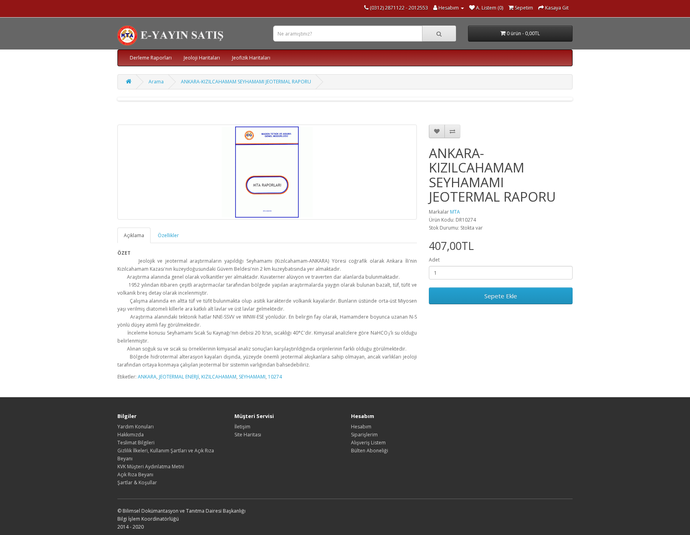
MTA (455, 211)
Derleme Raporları (151, 57)
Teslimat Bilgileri (136, 442)
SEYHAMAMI (252, 376)
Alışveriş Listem (368, 442)
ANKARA (147, 376)
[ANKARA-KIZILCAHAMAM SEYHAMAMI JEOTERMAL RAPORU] (267, 172)
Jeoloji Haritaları (202, 57)
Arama (156, 81)
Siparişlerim (364, 434)
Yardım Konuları (135, 426)
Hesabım (361, 426)
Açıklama (134, 235)
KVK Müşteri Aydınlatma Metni (150, 466)
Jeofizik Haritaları (251, 57)
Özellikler (168, 235)
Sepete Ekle (500, 296)
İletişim (242, 426)
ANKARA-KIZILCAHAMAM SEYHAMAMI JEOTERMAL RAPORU (246, 81)
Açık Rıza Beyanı (135, 474)
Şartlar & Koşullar (137, 482)
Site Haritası (247, 434)
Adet (434, 259)
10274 (275, 376)
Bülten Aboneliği (369, 450)
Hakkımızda (130, 434)
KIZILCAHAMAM (218, 376)
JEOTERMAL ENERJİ (179, 376)
